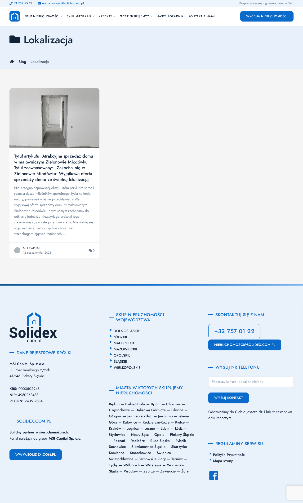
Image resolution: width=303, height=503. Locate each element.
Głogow (115, 416)
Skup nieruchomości (42, 16)
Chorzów (173, 404)
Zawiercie (168, 471)
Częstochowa (119, 410)
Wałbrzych (131, 465)
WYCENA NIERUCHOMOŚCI (267, 16)
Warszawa (153, 465)
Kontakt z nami (201, 16)
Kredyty (105, 16)
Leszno (149, 428)
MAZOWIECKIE (126, 349)
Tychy (113, 465)
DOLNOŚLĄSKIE (127, 331)
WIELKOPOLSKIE (127, 367)
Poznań (119, 440)
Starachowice (140, 452)
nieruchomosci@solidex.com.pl (244, 344)
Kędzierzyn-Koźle (156, 422)
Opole (159, 434)
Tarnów (177, 459)
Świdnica (164, 452)
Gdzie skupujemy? (134, 16)
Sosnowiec (117, 446)
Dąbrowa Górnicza (150, 410)
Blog (22, 61)
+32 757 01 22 (234, 331)
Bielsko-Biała (135, 404)
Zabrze (149, 471)
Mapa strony (223, 460)
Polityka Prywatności (229, 454)
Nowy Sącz (140, 434)
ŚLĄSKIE (120, 361)
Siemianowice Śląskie (148, 446)
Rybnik (180, 440)
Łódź (179, 428)
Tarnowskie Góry (152, 459)
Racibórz (138, 440)
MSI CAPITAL (31, 248)
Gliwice (177, 410)
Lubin (165, 428)
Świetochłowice (121, 459)
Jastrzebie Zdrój (139, 416)
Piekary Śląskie (182, 434)
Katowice (130, 422)
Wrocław (131, 471)
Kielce (180, 422)
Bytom (155, 404)
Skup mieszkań (79, 16)
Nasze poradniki (170, 16)
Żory (185, 471)
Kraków (115, 428)
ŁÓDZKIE (121, 337)
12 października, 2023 (37, 253)
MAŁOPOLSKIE (126, 343)
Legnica (133, 428)
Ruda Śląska (160, 440)
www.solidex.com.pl (35, 454)
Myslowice (117, 434)
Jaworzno (165, 416)
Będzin (114, 404)
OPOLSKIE (122, 355)
